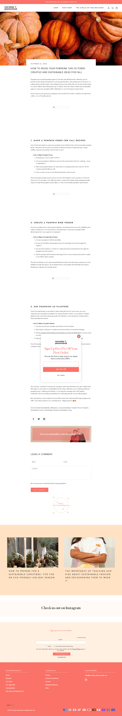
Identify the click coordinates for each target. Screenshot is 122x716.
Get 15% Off (61, 369)
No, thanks (61, 375)
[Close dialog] (78, 336)
